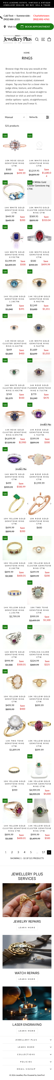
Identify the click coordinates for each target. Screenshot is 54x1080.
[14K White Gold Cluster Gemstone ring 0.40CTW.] (15, 370)
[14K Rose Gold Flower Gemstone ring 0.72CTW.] (39, 370)
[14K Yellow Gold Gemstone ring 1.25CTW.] (15, 592)
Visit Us (12, 26)
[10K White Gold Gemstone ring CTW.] (39, 237)
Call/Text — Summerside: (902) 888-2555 (17, 17)
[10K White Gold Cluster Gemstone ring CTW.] (39, 192)
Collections (26, 1054)
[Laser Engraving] (27, 1003)
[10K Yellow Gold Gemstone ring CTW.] (15, 504)
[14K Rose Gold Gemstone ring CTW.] (39, 459)
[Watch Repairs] (27, 952)
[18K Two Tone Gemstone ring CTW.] (39, 592)
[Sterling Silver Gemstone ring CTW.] (39, 637)
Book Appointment (37, 26)
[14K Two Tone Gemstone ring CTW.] (15, 726)
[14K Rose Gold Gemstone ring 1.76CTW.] (39, 415)
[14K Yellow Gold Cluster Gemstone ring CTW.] (15, 811)
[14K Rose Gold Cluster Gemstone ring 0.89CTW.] (15, 415)
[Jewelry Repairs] (27, 900)
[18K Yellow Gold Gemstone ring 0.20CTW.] (15, 548)
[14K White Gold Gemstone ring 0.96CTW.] (39, 326)
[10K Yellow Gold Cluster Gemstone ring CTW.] (39, 548)
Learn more (27, 1031)
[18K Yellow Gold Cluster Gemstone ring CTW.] (39, 766)
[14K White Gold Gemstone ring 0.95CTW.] (15, 237)
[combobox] (14, 117)
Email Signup (26, 1069)
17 (43, 852)
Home (27, 53)
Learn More (27, 927)
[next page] (49, 852)
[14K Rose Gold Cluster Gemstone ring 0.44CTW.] (15, 326)
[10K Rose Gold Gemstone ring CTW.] (15, 145)
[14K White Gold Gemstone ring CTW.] (39, 145)
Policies (26, 1062)
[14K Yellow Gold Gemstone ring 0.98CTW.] (39, 281)
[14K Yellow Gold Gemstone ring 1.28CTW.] (15, 281)
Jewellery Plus (26, 1040)
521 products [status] (12, 125)
